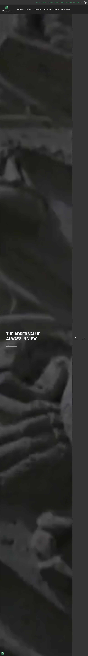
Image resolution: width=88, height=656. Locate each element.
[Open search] (85, 2)
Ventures (56, 9)
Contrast (76, 2)
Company (20, 9)
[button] (84, 338)
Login (67, 2)
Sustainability (66, 9)
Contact (50, 2)
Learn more (11, 345)
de (71, 2)
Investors (47, 9)
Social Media (59, 2)
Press (38, 2)
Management (38, 9)
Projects (28, 9)
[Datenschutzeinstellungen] (2, 653)
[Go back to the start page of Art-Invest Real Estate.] (6, 9)
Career (44, 2)
